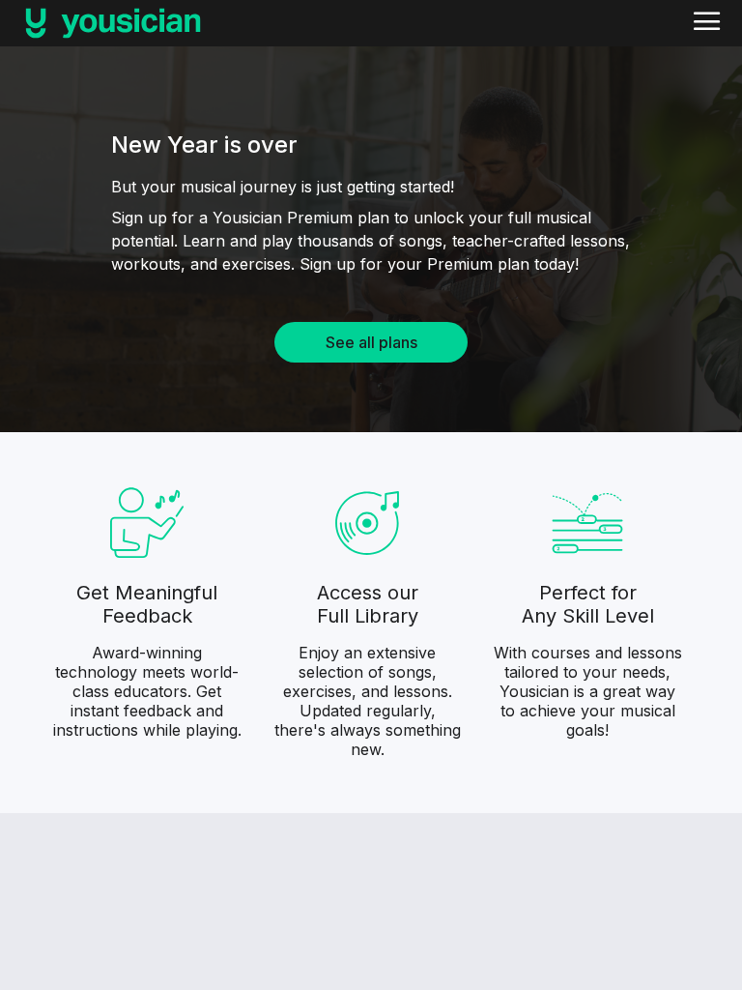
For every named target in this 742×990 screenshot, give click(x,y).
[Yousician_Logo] (113, 23)
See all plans (371, 342)
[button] (707, 23)
